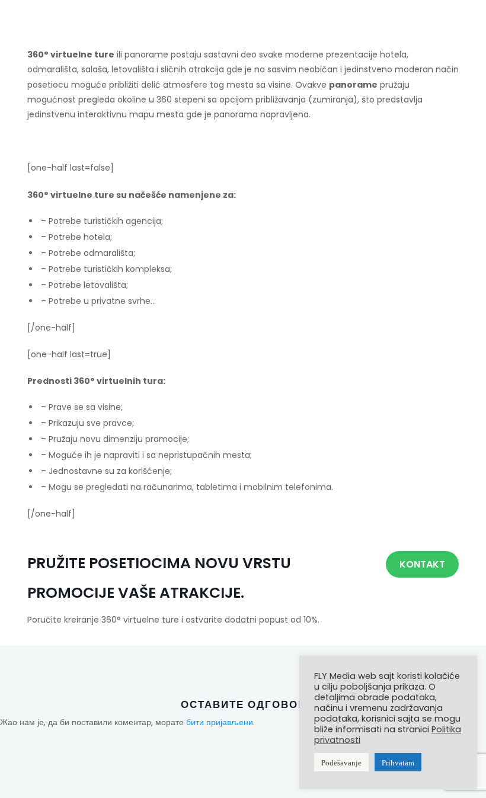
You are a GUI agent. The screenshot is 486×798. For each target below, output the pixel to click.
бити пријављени (219, 722)
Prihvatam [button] (398, 762)
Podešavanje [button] (341, 762)
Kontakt (422, 564)
